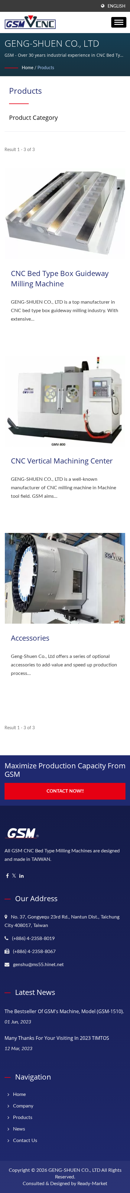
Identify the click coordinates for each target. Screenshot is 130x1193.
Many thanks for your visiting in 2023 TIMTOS (57, 1038)
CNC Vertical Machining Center (62, 461)
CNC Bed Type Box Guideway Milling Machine (60, 278)
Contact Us (25, 1140)
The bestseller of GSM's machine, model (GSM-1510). (64, 1011)
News (19, 1129)
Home (27, 68)
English (116, 6)
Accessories (30, 638)
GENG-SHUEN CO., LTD (74, 1170)
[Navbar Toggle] (118, 22)
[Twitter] (14, 876)
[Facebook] (7, 876)
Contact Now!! (65, 791)
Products (45, 68)
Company (23, 1106)
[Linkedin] (21, 876)
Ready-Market (92, 1183)
